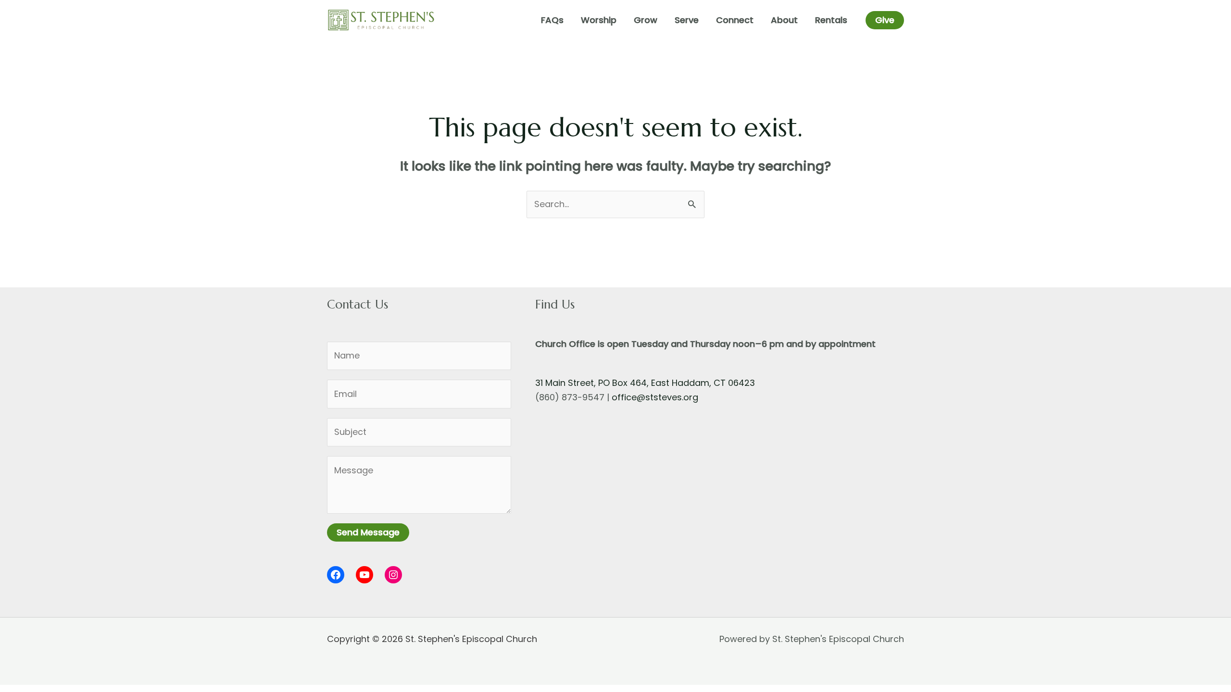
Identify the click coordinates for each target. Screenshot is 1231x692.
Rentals (831, 20)
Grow (645, 20)
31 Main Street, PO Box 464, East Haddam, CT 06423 (645, 383)
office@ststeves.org (655, 397)
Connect (735, 20)
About (784, 20)
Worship (598, 20)
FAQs (552, 20)
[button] (885, 20)
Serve (687, 20)
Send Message (368, 532)
